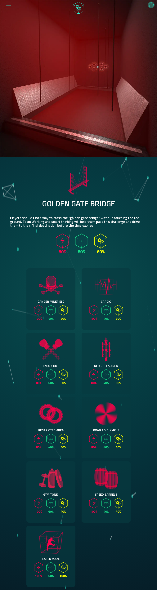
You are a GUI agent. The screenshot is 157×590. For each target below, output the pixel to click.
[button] (151, 5)
